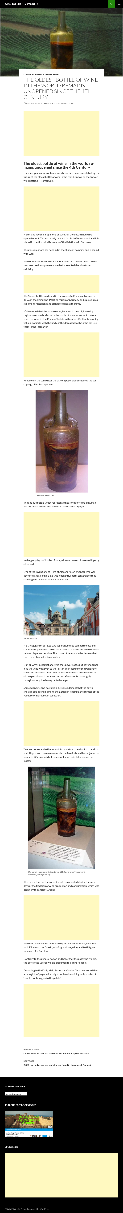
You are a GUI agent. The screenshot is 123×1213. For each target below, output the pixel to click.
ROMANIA (47, 74)
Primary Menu (119, 4)
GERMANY (37, 74)
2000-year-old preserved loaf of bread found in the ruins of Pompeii (57, 1063)
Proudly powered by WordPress (35, 1209)
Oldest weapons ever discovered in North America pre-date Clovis (56, 1051)
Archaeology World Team (60, 103)
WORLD (56, 74)
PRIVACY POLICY (12, 1209)
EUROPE (27, 74)
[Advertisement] (61, 133)
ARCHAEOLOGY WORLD (21, 4)
